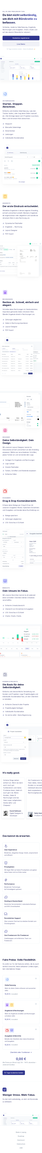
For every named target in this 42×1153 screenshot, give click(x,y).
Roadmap (21, 1136)
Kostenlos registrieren (21, 38)
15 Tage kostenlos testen (13, 1073)
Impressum (21, 1140)
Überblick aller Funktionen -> (21, 1052)
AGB (21, 1148)
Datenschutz (21, 1144)
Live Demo (21, 44)
